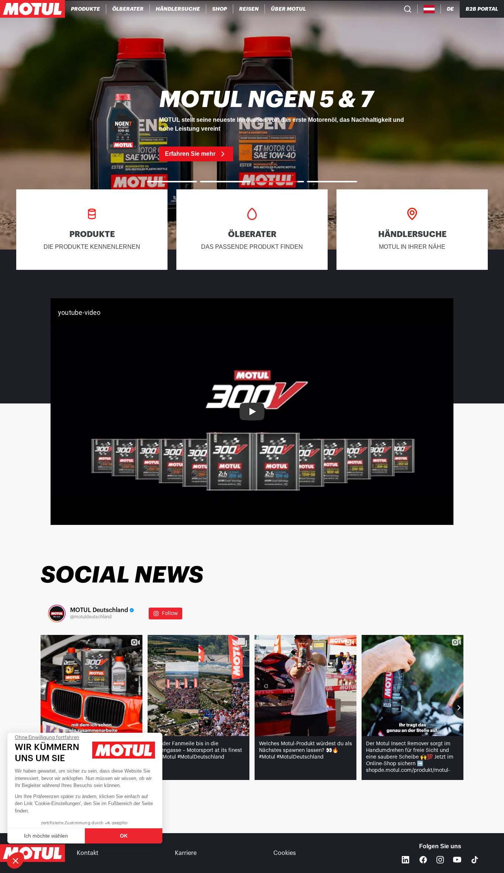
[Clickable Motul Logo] (32, 9)
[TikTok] (474, 859)
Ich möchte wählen (46, 836)
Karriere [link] (186, 853)
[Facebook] (423, 859)
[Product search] (407, 9)
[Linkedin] (405, 859)
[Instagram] (440, 859)
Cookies (284, 853)
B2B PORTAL (482, 8)
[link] (219, 9)
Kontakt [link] (88, 853)
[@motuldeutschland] (56, 613)
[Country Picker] (429, 9)
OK (124, 836)
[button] (15, 860)
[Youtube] (457, 859)
